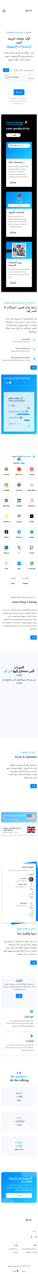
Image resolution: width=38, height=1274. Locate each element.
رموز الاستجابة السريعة (29, 1249)
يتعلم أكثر (13, 182)
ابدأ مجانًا (19, 92)
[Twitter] (17, 202)
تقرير (23, 1271)
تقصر (6, 70)
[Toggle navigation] (4, 10)
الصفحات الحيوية (31, 1252)
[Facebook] (21, 202)
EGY (15, 1271)
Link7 (23, 1266)
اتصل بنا (15, 1252)
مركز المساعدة (13, 1249)
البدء (14, 135)
